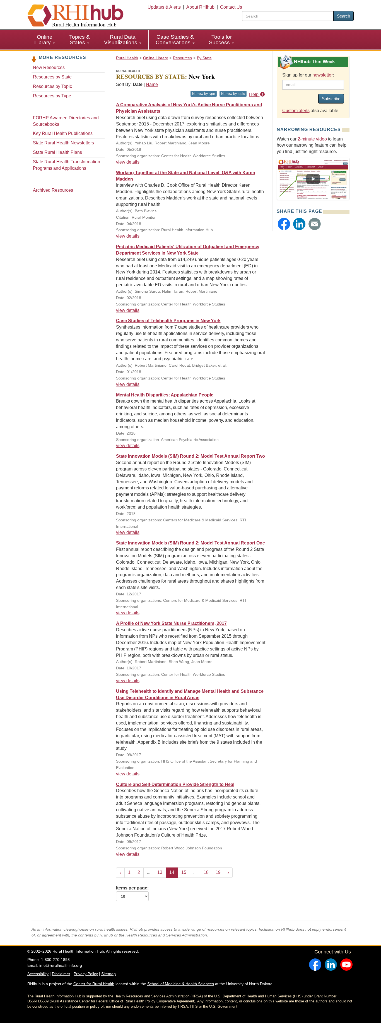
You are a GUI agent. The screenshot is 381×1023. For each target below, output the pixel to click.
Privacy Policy (86, 974)
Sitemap (108, 974)
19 (218, 872)
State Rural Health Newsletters (63, 142)
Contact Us (231, 7)
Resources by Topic (52, 86)
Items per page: (132, 888)
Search (343, 16)
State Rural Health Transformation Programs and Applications (66, 165)
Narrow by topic (233, 94)
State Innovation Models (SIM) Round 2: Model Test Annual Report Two (190, 456)
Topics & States (79, 39)
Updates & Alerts (164, 7)
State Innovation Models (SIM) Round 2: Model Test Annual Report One (190, 543)
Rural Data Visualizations (121, 39)
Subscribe (331, 98)
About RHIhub (200, 7)
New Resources (49, 67)
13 (159, 872)
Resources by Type (52, 95)
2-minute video (312, 139)
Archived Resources (53, 190)
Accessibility (38, 974)
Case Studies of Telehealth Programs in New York (168, 320)
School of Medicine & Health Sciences (180, 984)
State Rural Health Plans (57, 152)
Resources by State (52, 77)
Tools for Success (220, 39)
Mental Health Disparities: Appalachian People (164, 395)
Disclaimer (61, 974)
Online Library (43, 39)
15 (183, 872)
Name (152, 84)
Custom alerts (296, 110)
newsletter (322, 75)
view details (127, 162)
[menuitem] (44, 40)
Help (254, 94)
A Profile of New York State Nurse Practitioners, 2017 (171, 623)
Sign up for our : (308, 75)
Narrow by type (203, 94)
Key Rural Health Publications (63, 133)
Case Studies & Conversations (175, 39)
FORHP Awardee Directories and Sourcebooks (66, 121)
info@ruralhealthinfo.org (60, 965)
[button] (284, 224)
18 (206, 872)
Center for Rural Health (93, 984)
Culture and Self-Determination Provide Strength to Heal (175, 784)
